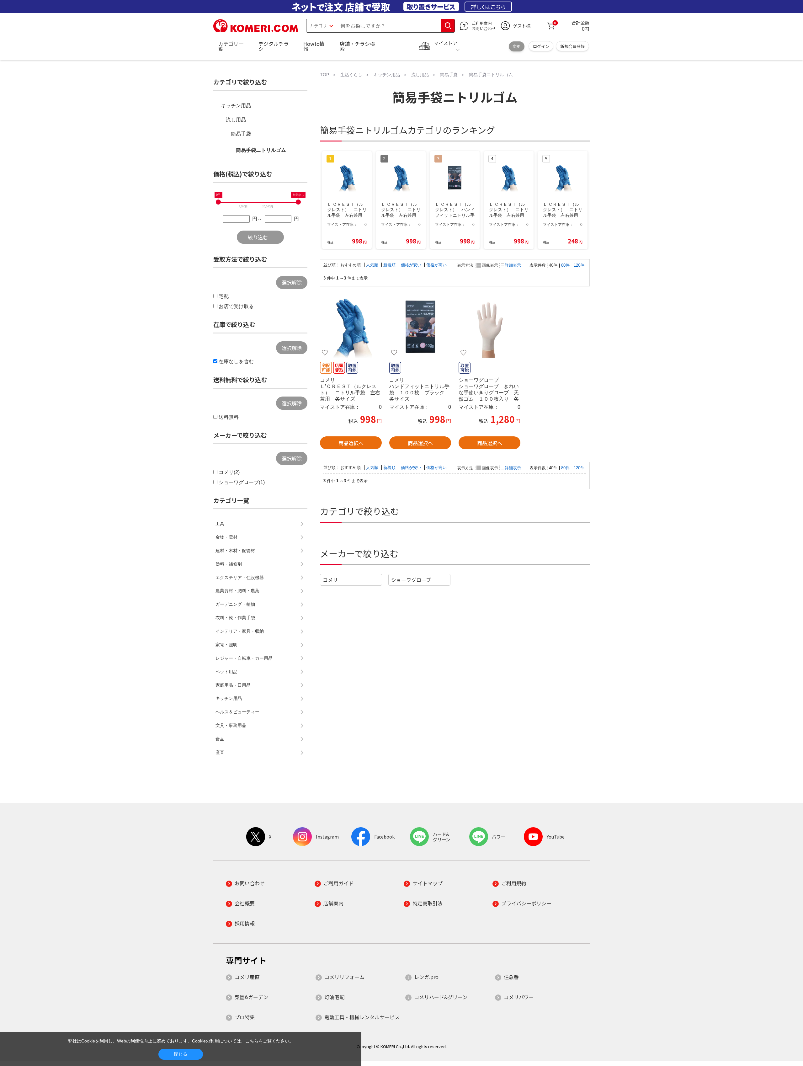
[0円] (218, 202)
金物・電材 (226, 537)
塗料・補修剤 (228, 564)
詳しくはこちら (488, 7)
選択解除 (292, 282)
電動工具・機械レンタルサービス (362, 1017)
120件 (579, 265)
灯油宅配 (334, 996)
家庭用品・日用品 (233, 685)
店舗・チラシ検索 (357, 46)
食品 (219, 738)
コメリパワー (519, 996)
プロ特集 (245, 1017)
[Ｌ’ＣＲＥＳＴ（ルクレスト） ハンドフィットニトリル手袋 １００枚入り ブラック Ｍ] (420, 327)
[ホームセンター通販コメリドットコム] (255, 30)
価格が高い (436, 265)
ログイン (541, 46)
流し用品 (236, 119)
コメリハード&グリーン (440, 996)
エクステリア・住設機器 (239, 577)
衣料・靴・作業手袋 (235, 617)
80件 (565, 265)
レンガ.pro (426, 976)
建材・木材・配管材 (235, 550)
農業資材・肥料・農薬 (237, 590)
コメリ (330, 580)
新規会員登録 (572, 46)
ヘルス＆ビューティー (237, 711)
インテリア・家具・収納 (239, 631)
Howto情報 (314, 46)
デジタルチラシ (273, 46)
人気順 (373, 265)
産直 (219, 752)
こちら (251, 1040)
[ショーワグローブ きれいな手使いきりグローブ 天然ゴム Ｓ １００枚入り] (489, 327)
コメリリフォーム (344, 976)
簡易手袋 (241, 133)
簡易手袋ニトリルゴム (261, 150)
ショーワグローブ (411, 580)
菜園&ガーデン (251, 996)
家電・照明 (226, 644)
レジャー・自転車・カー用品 (244, 658)
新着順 (390, 265)
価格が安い (412, 265)
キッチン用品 (236, 105)
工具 (219, 523)
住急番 (511, 976)
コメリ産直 (247, 976)
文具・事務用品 (230, 725)
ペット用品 (226, 671)
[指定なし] (298, 202)
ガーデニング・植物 (235, 604)
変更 (517, 46)
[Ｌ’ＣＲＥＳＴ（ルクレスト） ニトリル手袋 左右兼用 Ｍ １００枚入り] (351, 327)
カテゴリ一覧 (230, 46)
